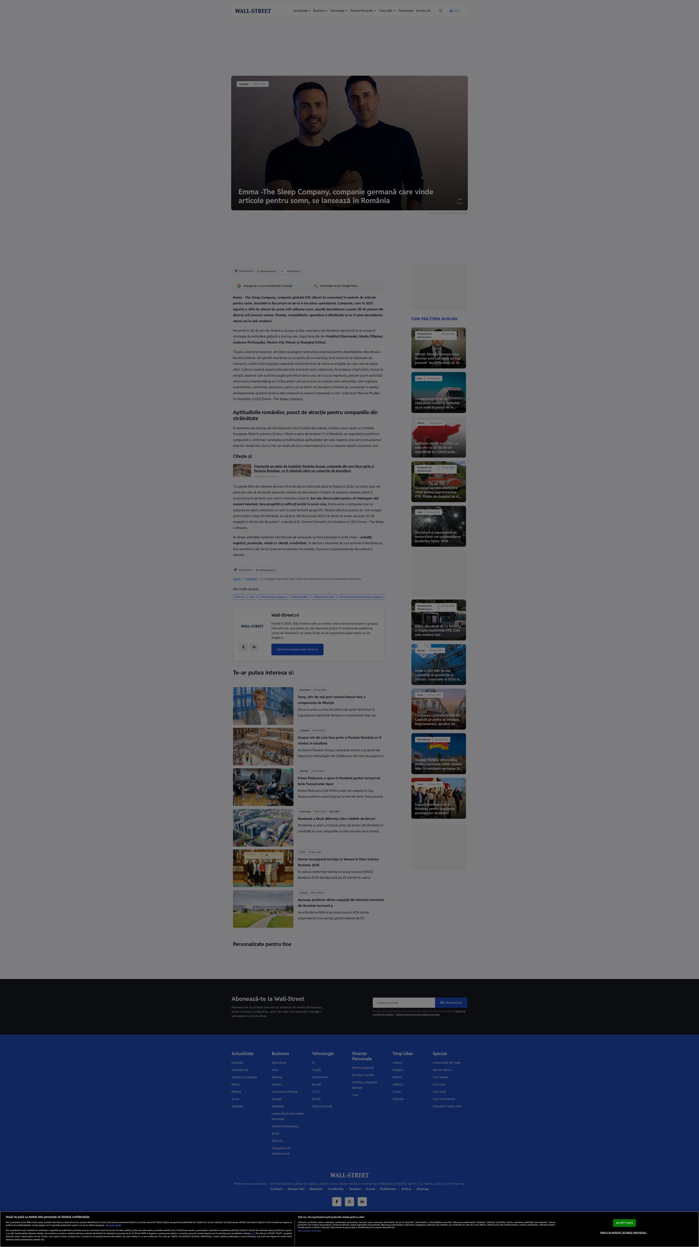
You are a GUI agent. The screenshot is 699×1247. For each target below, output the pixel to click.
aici (253, 1233)
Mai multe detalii (113, 1225)
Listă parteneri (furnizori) (309, 1231)
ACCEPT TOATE (624, 1222)
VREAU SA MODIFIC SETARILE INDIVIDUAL (623, 1232)
